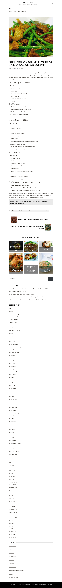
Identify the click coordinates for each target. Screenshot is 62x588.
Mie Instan (15, 210)
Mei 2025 (11, 496)
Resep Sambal (12, 421)
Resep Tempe (12, 440)
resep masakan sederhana (20, 77)
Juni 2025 (11, 493)
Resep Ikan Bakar (13, 380)
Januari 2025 (12, 507)
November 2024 (13, 512)
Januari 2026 (12, 476)
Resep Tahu (12, 435)
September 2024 (13, 518)
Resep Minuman (13, 393)
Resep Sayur (12, 426)
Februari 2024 (12, 531)
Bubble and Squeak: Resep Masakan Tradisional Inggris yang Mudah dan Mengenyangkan (31, 269)
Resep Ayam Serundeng (15, 347)
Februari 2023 (12, 537)
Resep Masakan (12, 388)
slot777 (11, 549)
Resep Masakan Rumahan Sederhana (18, 291)
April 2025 (11, 498)
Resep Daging (12, 366)
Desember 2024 (13, 509)
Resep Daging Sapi (13, 374)
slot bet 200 (12, 563)
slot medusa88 (12, 567)
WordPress (36, 586)
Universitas (11, 465)
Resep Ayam (12, 341)
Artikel (10, 308)
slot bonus (11, 553)
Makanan (11, 333)
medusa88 (11, 560)
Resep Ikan (11, 377)
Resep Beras (12, 358)
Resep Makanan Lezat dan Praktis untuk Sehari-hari (21, 294)
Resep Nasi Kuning (13, 405)
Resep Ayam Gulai (13, 344)
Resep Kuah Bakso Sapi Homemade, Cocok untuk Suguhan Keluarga (46, 269)
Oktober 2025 (12, 485)
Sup (10, 460)
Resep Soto (11, 432)
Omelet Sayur (32, 210)
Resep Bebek (12, 355)
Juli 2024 (11, 520)
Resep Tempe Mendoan (15, 443)
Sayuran (11, 457)
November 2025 (13, 482)
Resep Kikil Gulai (13, 385)
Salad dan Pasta (13, 454)
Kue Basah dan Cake (14, 325)
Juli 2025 (11, 490)
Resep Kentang (12, 382)
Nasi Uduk (46, 249)
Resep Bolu (11, 360)
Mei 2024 (11, 526)
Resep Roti (11, 415)
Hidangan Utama (13, 322)
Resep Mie (11, 391)
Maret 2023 (12, 534)
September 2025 (13, 487)
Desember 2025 (13, 479)
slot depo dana (12, 546)
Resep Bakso (12, 349)
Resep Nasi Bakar (13, 399)
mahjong (11, 574)
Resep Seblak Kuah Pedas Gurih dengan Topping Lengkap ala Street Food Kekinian (29, 288)
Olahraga (11, 336)
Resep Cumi (12, 363)
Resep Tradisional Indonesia (15, 446)
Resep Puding (12, 410)
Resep (10, 338)
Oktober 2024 (12, 515)
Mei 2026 (11, 474)
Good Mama (11, 68)
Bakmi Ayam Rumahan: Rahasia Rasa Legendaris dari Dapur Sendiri (31, 248)
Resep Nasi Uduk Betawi (15, 407)
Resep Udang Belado (14, 451)
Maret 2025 (12, 501)
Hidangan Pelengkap (14, 314)
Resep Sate (11, 424)
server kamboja (12, 556)
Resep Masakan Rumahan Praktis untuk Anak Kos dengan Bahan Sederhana (27, 297)
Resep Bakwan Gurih (14, 352)
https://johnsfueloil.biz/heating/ (16, 570)
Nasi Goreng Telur (23, 210)
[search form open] (52, 3)
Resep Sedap (12, 429)
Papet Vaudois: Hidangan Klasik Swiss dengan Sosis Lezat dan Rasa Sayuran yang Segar (15, 247)
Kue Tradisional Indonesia (15, 330)
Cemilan (11, 311)
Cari (51, 279)
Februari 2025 (12, 504)
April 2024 (11, 529)
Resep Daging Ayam (14, 369)
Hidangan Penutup (13, 319)
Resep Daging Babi (13, 371)
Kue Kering (11, 327)
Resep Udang (12, 449)
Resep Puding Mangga (14, 413)
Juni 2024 (11, 523)
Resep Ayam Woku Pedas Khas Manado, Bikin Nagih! (16, 270)
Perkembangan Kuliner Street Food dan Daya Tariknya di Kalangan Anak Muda (28, 299)
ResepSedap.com (28, 3)
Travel (10, 462)
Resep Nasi (11, 396)
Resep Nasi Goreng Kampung (16, 402)
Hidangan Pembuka (13, 316)
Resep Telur (12, 437)
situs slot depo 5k (13, 577)
